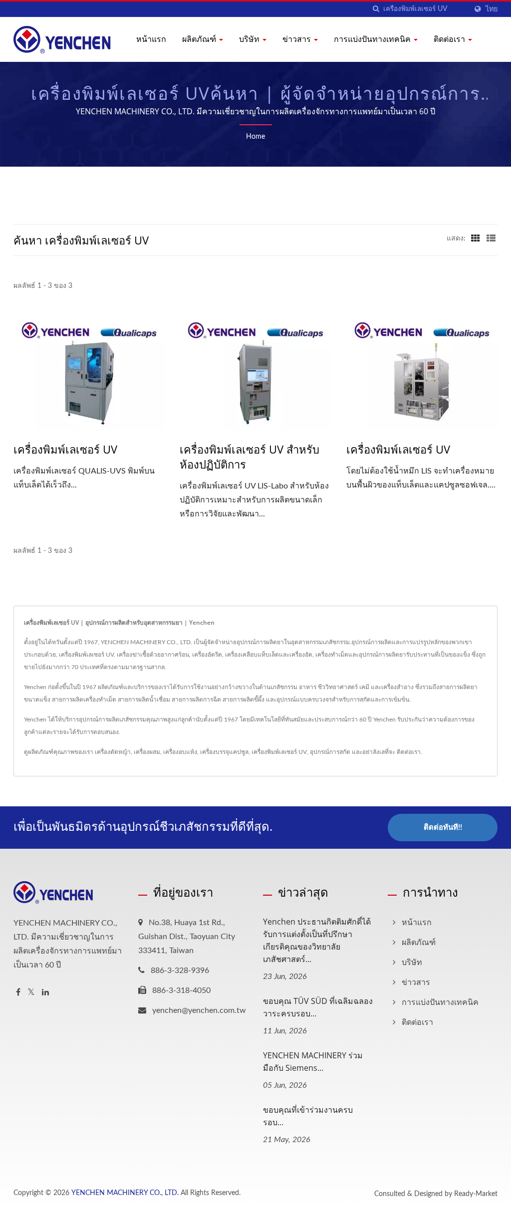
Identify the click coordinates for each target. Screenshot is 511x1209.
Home (255, 136)
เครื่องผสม (147, 752)
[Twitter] (31, 992)
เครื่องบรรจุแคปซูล (224, 752)
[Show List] (491, 238)
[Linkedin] (45, 992)
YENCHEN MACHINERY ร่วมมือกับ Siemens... (313, 1061)
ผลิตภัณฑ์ (200, 38)
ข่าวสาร (297, 38)
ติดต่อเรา (450, 38)
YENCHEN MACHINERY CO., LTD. (125, 1193)
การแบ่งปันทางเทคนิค (373, 38)
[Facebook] (18, 992)
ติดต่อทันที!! (443, 827)
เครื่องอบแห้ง (180, 752)
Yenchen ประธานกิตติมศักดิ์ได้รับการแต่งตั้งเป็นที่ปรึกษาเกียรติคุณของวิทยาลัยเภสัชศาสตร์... (317, 940)
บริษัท (250, 38)
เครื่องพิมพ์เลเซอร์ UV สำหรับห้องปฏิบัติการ (249, 457)
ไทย (492, 9)
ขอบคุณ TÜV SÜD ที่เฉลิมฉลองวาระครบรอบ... (318, 1007)
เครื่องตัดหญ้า (113, 752)
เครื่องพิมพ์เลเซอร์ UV (65, 449)
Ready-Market (476, 1194)
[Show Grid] (475, 238)
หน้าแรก (151, 38)
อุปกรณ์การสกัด (330, 752)
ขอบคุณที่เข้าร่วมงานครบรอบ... (308, 1116)
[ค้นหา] (375, 9)
